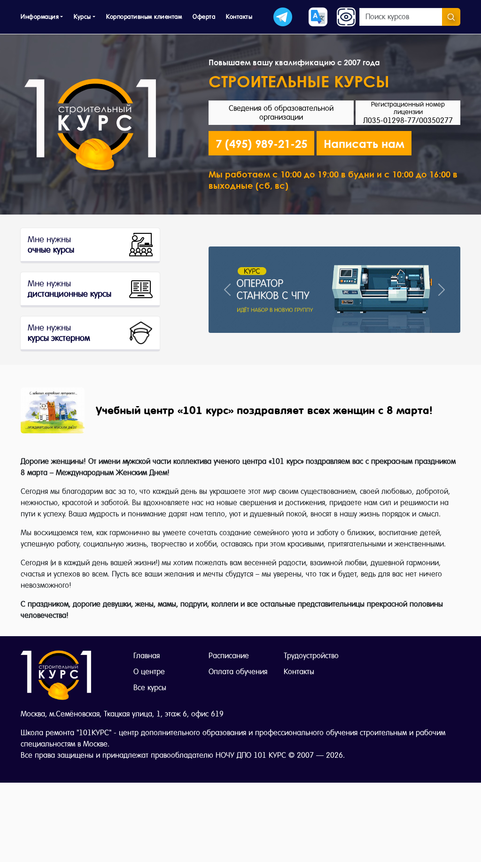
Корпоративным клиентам (144, 16)
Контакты (239, 16)
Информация (40, 16)
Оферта (204, 16)
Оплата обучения (238, 671)
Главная (146, 655)
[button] (364, 143)
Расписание (229, 655)
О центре (149, 671)
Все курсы (149, 687)
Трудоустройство (311, 655)
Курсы (82, 16)
